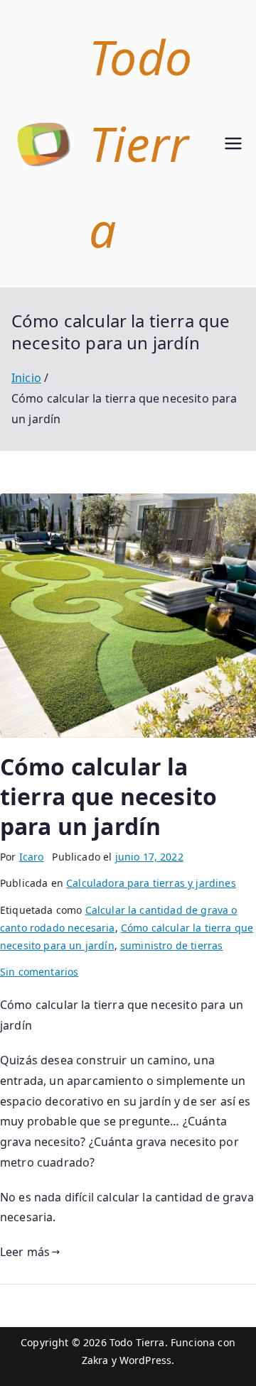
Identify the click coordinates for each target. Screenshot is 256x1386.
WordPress (145, 1360)
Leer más (25, 1252)
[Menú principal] (233, 143)
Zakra (95, 1360)
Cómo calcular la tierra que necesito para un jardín (108, 796)
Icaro (31, 856)
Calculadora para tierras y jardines (151, 883)
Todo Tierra (137, 1342)
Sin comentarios (39, 971)
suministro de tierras (171, 945)
